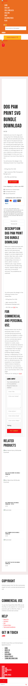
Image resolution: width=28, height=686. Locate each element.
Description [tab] (14, 221)
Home (6, 5)
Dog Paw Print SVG (13, 212)
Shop (5, 15)
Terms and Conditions (9, 627)
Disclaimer (8, 654)
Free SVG (7, 8)
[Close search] (3, 681)
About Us (6, 619)
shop (20, 373)
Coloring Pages (9, 18)
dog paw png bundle (10, 211)
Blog (5, 20)
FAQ (5, 623)
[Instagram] (3, 33)
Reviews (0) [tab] (14, 223)
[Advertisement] (14, 62)
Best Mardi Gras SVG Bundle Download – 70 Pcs (12, 503)
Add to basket (13, 182)
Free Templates (9, 10)
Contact (6, 621)
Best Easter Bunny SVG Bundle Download (12, 473)
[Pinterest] (5, 33)
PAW (17, 215)
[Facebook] (2, 33)
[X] (3, 635)
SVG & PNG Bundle (13, 208)
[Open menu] (3, 45)
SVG (14, 307)
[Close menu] (0, 665)
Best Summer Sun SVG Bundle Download (12, 533)
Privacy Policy (7, 625)
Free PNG (7, 13)
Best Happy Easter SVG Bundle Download (12, 563)
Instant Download (12, 215)
